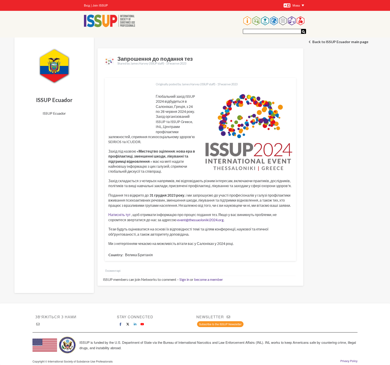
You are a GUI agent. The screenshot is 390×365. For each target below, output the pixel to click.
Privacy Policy (349, 361)
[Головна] (109, 21)
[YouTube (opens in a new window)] (142, 324)
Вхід (87, 5)
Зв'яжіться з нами (56, 316)
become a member (208, 279)
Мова (296, 5)
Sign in (184, 279)
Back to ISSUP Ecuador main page (340, 42)
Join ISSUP (100, 5)
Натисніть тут (119, 214)
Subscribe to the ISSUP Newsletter (220, 324)
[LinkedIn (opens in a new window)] (135, 324)
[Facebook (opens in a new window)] (120, 324)
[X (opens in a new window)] (127, 324)
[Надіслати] (303, 31)
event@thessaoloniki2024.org (200, 220)
